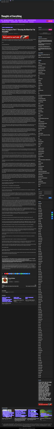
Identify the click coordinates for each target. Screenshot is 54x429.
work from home (46, 399)
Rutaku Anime (40, 154)
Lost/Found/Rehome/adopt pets (42, 126)
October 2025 (40, 216)
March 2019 (39, 329)
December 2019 (40, 314)
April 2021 (39, 289)
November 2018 (40, 335)
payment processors (48, 393)
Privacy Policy (49, 425)
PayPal (39, 395)
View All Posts (16, 281)
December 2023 (40, 238)
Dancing (9, 297)
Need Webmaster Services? (44, 424)
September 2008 (40, 370)
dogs (39, 93)
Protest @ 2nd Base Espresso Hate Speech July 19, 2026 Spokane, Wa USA (33, 419)
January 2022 (40, 274)
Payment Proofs (40, 143)
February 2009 (40, 362)
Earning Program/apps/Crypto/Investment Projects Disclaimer (26, 425)
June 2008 (39, 375)
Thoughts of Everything (11, 16)
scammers (40, 397)
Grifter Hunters (40, 110)
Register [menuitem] (4, 0)
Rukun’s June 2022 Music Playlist (6, 303)
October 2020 (40, 299)
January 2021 (40, 294)
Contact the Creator (19, 424)
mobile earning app (40, 133)
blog (47, 382)
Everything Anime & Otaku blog (42, 100)
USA (50, 398)
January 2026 (40, 211)
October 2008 (40, 368)
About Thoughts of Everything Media (8, 20)
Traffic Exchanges (40, 174)
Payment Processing (40, 141)
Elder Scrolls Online (41, 387)
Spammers (39, 161)
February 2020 (40, 310)
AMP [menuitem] (13, 0)
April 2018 (39, 347)
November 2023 (40, 239)
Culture (6, 297)
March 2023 (39, 251)
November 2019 (40, 315)
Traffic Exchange (47, 398)
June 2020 (39, 304)
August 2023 (39, 243)
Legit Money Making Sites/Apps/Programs (7, 299)
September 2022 (40, 261)
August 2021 (39, 282)
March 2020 (39, 309)
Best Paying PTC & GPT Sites (41, 67)
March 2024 (39, 234)
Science (39, 158)
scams (43, 397)
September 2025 (40, 218)
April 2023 (39, 249)
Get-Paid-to (45, 387)
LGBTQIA (22, 411)
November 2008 (40, 367)
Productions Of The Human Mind (7, 261)
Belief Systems (40, 65)
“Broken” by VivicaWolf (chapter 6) (30, 300)
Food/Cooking (40, 106)
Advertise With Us (20, 20)
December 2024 (40, 226)
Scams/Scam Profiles (40, 156)
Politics (39, 146)
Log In (50, 197)
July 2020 (39, 302)
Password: (40, 193)
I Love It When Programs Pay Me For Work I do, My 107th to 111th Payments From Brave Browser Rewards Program (45, 49)
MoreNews (29, 428)
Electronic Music (4, 298)
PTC (46, 395)
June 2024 (39, 229)
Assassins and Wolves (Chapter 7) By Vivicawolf (19, 300)
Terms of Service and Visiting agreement (41, 425)
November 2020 (40, 297)
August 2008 (40, 372)
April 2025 (39, 221)
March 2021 (39, 291)
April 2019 (39, 327)
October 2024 (40, 228)
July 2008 (39, 373)
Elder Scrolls (46, 386)
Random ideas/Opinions (41, 151)
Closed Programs (40, 78)
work (42, 399)
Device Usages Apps (40, 90)
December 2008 (40, 365)
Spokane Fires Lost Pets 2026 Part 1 (42, 38)
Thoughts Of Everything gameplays (42, 171)
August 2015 (39, 352)
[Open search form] (45, 21)
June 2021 (39, 286)
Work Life (39, 184)
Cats (38, 75)
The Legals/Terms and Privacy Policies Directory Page (10, 425)
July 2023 (39, 244)
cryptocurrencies (40, 85)
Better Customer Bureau (41, 68)
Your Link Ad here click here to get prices (45, 33)
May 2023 (39, 248)
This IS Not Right (40, 169)
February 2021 (40, 292)
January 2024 (40, 236)
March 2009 (39, 360)
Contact (25, 20)
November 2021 (40, 277)
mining (45, 391)
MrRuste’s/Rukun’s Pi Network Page (8, 424)
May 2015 (39, 355)
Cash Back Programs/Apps (41, 73)
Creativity (3, 27)
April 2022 (39, 269)
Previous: (10, 286)
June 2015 (39, 353)
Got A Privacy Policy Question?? (26, 424)
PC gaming (44, 395)
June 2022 (39, 266)
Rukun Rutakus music (41, 153)
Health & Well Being (40, 111)
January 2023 (40, 254)
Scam (48, 395)
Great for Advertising (41, 108)
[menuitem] (0, 0)
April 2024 (39, 233)
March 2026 (39, 208)
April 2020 (39, 307)
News (39, 138)
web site (40, 399)
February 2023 (40, 253)
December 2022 (40, 256)
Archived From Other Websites (42, 63)
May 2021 (39, 287)
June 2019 (39, 324)
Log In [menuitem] (2, 0)
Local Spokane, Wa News (11, 413)
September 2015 (40, 350)
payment (44, 393)
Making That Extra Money (5, 300)
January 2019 (40, 332)
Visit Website (11, 281)
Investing (39, 116)
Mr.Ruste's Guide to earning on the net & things (44, 134)
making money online (41, 391)
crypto (42, 383)
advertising (40, 382)
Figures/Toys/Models (40, 105)
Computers (39, 80)
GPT (48, 387)
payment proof (40, 394)
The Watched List (10, 301)
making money (47, 390)
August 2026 (40, 203)
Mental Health (23, 412)
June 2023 (39, 246)
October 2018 (40, 337)
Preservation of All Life (41, 148)
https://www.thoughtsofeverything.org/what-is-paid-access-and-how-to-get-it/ (16, 265)
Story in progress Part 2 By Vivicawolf (45, 57)
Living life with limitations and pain (42, 123)
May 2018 (39, 345)
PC (41, 395)
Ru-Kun (39, 54)
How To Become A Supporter (35, 424)
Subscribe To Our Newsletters (32, 20)
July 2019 (39, 322)
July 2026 (39, 205)
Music (9, 300)
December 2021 (40, 276)
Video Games (39, 179)
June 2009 (39, 358)
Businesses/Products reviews (42, 70)
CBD (38, 77)
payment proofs (45, 394)
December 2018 (40, 334)
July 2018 (39, 342)
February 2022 (40, 272)
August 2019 (39, 320)
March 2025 (39, 223)
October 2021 (40, 279)
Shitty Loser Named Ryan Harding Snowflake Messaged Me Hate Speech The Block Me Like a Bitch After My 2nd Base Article (45, 41)
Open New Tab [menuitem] (7, 0)
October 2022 (40, 259)
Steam (45, 397)
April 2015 (39, 357)
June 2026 (39, 206)
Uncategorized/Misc (40, 176)
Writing (11, 27)
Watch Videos (50, 21)
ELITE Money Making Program (41, 98)
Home (2, 20)
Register (40, 197)
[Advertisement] (27, 9)
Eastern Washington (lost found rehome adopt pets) (44, 95)
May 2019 (39, 325)
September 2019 (40, 319)
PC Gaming (39, 144)
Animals (39, 62)
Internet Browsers (40, 115)
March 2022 (39, 271)
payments (49, 394)
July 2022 (39, 264)
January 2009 (40, 363)
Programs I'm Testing (4, 301)
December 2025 (40, 213)
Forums (16, 20)
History (39, 113)
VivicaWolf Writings (7, 27)
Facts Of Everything (40, 101)
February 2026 (40, 210)
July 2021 (39, 284)
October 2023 (40, 241)
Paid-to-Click (39, 139)
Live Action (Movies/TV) (41, 121)
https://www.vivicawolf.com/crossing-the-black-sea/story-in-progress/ (13, 260)
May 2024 (39, 231)
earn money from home (41, 386)
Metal (39, 131)
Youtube (50, 399)
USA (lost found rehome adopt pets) (42, 177)
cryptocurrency (46, 383)
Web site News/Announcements (42, 182)
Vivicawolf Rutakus (5, 33)
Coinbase (40, 383)
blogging (50, 382)
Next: (31, 286)
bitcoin (45, 382)
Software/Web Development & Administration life (44, 159)
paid (47, 391)
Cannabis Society (40, 72)
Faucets (39, 103)
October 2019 (40, 317)
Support (49, 424)
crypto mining (40, 83)
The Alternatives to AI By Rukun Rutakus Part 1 (44, 46)
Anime (43, 382)
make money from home (42, 390)
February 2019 (40, 330)
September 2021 (40, 281)
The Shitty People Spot (41, 166)
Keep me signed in (41, 196)
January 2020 (40, 312)
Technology (39, 164)
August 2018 (39, 340)
